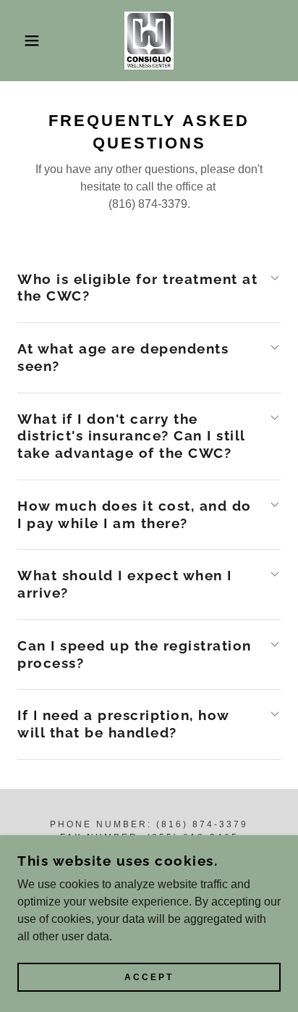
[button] (22, 40)
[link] (149, 41)
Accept (149, 977)
